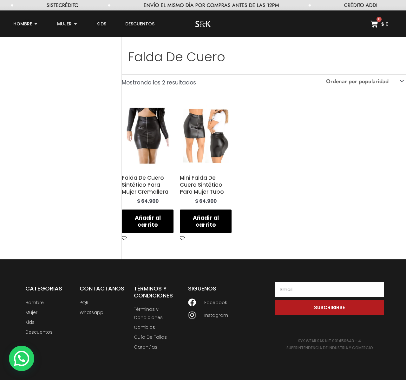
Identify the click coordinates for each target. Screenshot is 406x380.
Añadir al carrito (148, 221)
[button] (21, 358)
